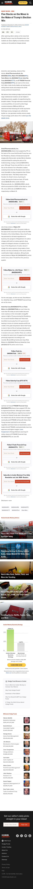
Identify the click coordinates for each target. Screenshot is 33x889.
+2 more (17, 32)
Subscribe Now (16, 665)
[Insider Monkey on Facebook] (18, 835)
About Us (5, 850)
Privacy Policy (6, 864)
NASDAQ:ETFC (25, 507)
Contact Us (5, 856)
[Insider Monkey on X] (22, 835)
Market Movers (5, 11)
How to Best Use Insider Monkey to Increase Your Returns (15, 686)
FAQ (3, 871)
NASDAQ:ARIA (15, 507)
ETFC (13, 83)
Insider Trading (6, 847)
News (12, 11)
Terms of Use (6, 868)
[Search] (30, 2)
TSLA (20, 78)
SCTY (13, 80)
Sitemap (4, 860)
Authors (4, 853)
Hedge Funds (6, 844)
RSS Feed (7, 841)
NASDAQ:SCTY (6, 510)
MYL (26, 76)
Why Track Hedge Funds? (12, 690)
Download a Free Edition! (12, 694)
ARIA (9, 76)
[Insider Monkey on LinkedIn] (29, 835)
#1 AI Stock (23, 3)
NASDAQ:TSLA (16, 510)
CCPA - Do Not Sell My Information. (12, 874)
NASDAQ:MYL (5, 507)
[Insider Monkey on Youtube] (26, 835)
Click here (13, 223)
